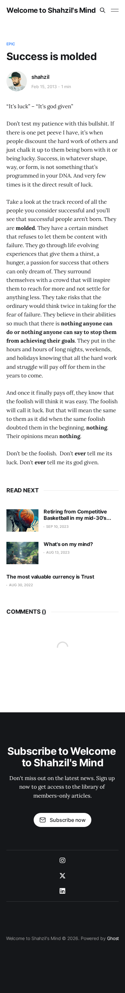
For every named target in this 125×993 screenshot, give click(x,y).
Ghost (113, 938)
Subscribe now (68, 820)
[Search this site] (102, 10)
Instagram (62, 860)
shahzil (40, 77)
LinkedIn (62, 891)
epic (10, 44)
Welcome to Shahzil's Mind (51, 10)
